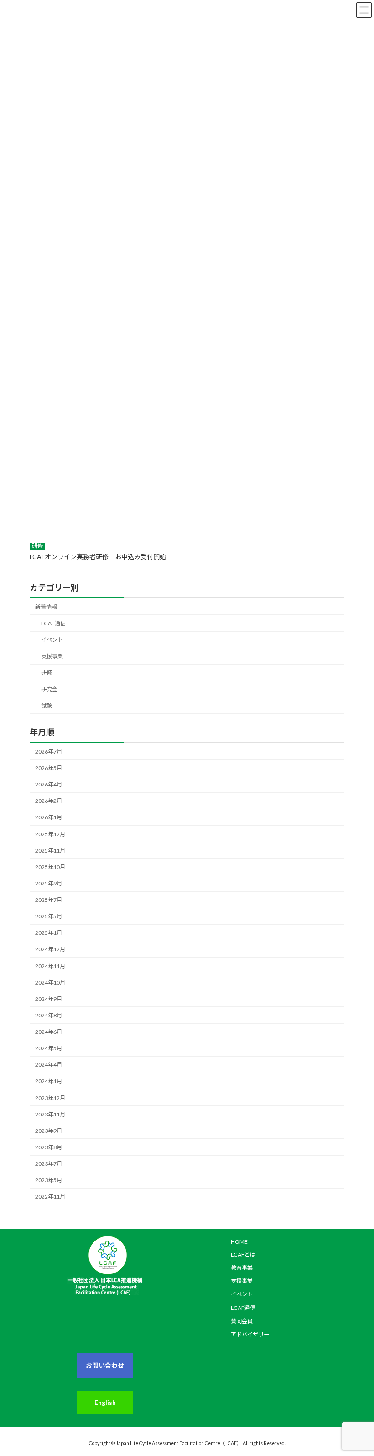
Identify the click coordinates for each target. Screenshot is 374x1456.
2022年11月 (50, 1196)
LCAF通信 (53, 623)
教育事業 (242, 1267)
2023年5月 (48, 1180)
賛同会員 (242, 1321)
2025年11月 (50, 850)
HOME (239, 1241)
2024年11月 (50, 966)
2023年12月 (50, 1098)
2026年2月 (48, 800)
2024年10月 (50, 982)
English (105, 1402)
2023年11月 (50, 1114)
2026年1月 (48, 817)
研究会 (49, 689)
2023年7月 (48, 1163)
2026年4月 (48, 784)
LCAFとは (243, 1254)
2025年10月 (50, 867)
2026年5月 (48, 768)
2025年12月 (50, 834)
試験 (46, 705)
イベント (52, 639)
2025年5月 (48, 916)
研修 (37, 545)
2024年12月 (50, 949)
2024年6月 (48, 1031)
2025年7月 (48, 899)
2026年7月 (48, 751)
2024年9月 (48, 998)
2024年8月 (48, 1015)
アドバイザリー (250, 1334)
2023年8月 (48, 1147)
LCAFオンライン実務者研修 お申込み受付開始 (98, 556)
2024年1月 (48, 1081)
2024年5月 (48, 1048)
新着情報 (46, 606)
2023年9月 (48, 1130)
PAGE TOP (347, 1392)
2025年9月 (48, 883)
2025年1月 (48, 932)
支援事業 (52, 656)
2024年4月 (48, 1064)
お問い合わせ (105, 1365)
